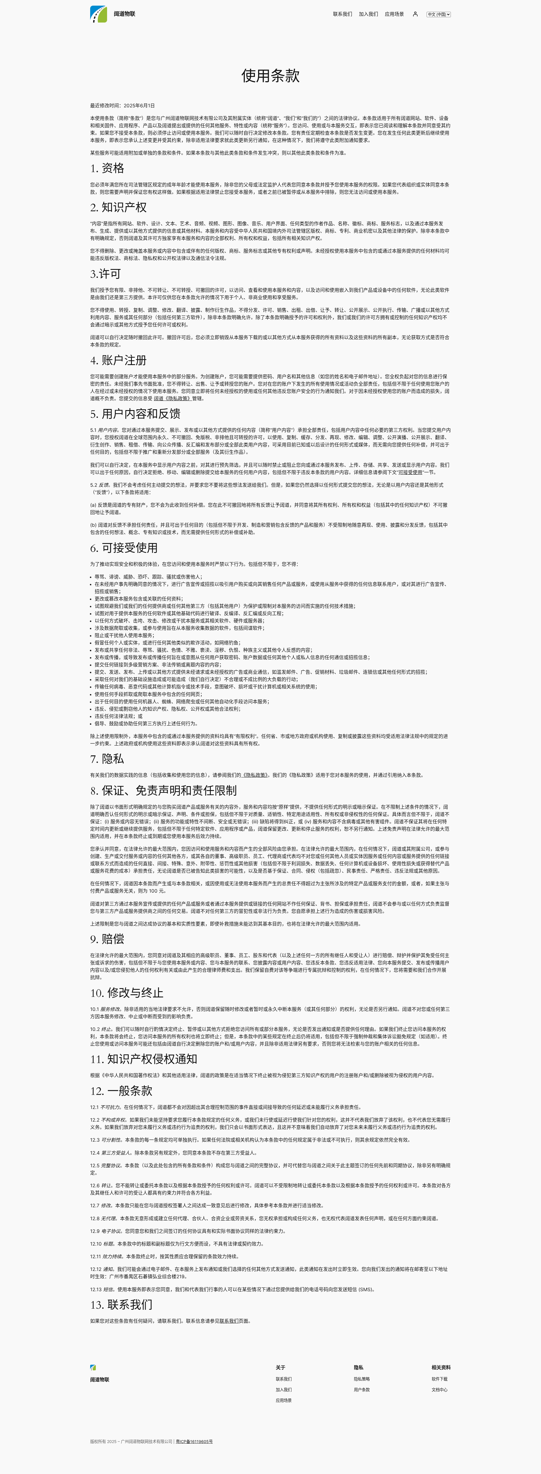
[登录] (415, 14)
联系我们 (229, 1321)
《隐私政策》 (254, 775)
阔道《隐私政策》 (173, 398)
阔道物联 (124, 13)
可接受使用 (410, 472)
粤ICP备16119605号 (194, 1441)
